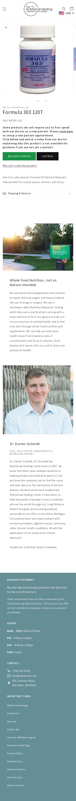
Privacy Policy (15, 753)
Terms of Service (16, 769)
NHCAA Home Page (17, 705)
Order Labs (13, 729)
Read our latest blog (18, 745)
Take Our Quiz (15, 777)
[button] (4, 9)
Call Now (47, 156)
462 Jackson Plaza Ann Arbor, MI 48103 (24, 683)
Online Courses (15, 785)
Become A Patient (19, 156)
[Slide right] (46, 101)
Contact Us (13, 713)
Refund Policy (14, 761)
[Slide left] (30, 101)
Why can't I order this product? (20, 165)
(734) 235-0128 (21, 671)
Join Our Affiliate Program (21, 737)
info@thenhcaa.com (24, 676)
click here (66, 131)
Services (11, 721)
